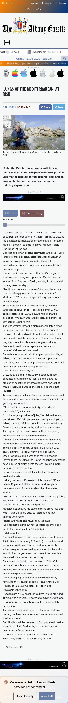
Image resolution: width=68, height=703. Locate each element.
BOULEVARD (9, 107)
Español (34, 3)
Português (34, 9)
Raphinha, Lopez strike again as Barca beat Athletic (30, 63)
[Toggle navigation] (7, 42)
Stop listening (33, 213)
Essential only (25, 696)
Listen (11, 213)
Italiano (61, 3)
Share (47, 107)
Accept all (47, 696)
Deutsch (7, 3)
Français (47, 3)
